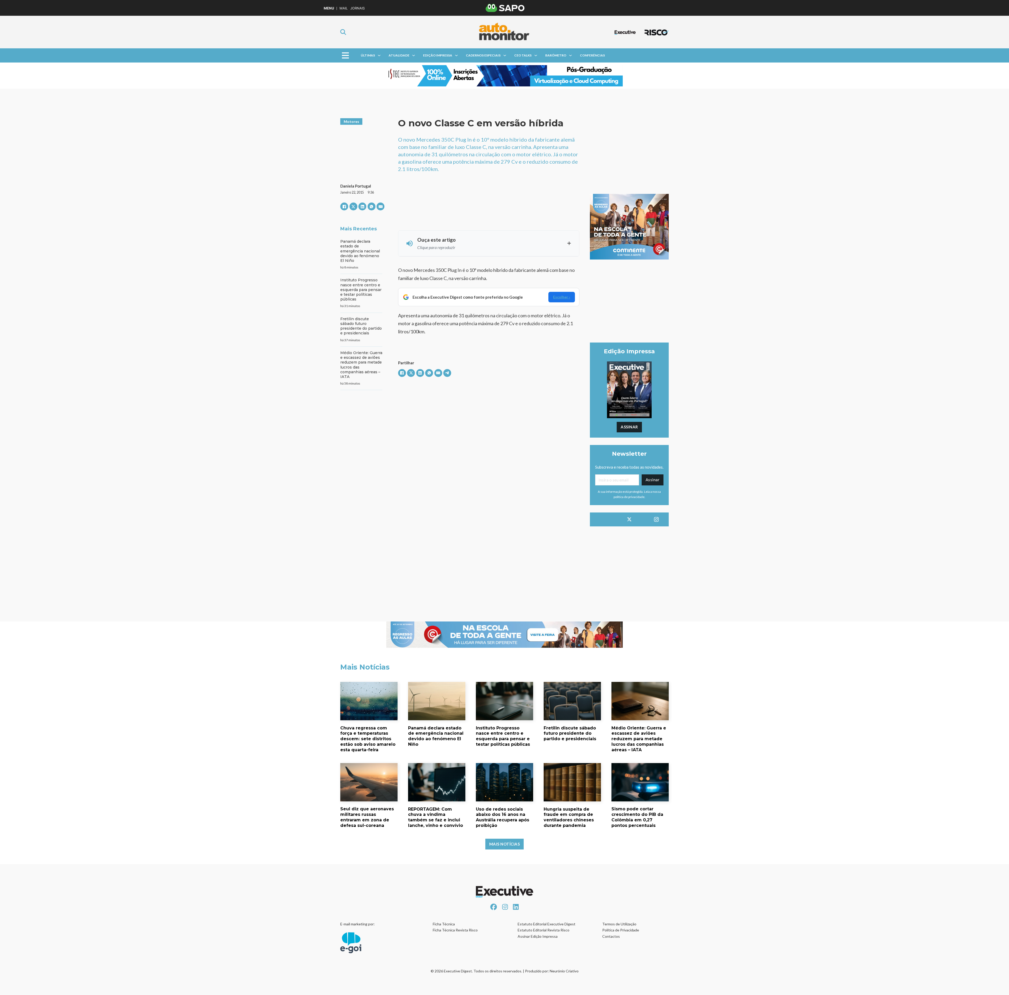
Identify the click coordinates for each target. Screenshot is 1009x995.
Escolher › (561, 297)
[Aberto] (345, 55)
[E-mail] (380, 206)
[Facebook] (344, 206)
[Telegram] (447, 373)
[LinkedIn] (362, 206)
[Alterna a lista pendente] (379, 55)
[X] (353, 206)
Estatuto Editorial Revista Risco (543, 930)
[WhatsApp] (371, 206)
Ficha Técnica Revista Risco (455, 930)
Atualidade (399, 55)
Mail (343, 8)
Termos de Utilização (619, 924)
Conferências (592, 55)
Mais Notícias (504, 844)
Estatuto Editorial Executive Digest (546, 924)
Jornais (357, 8)
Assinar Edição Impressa (538, 936)
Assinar (629, 426)
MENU (329, 8)
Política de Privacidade (620, 930)
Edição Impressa (437, 55)
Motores (351, 121)
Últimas (368, 55)
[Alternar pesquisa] (343, 32)
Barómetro (555, 55)
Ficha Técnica (444, 924)
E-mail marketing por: (357, 924)
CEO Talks (523, 55)
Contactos (611, 936)
